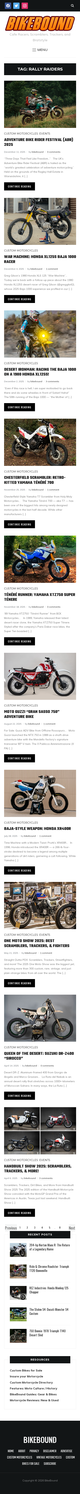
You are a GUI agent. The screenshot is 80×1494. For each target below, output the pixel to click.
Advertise (66, 1451)
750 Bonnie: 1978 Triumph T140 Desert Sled (47, 1333)
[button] (40, 49)
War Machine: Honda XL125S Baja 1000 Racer (40, 259)
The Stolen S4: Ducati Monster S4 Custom (48, 1311)
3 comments (52, 381)
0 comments (53, 151)
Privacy (34, 1451)
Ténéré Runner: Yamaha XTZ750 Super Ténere (39, 597)
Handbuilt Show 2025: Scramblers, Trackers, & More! (37, 1168)
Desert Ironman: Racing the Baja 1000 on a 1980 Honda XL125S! (40, 372)
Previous (11, 1228)
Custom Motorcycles (21, 133)
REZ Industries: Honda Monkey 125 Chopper (48, 1290)
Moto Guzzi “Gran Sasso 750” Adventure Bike (32, 714)
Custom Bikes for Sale (26, 1370)
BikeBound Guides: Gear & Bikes (33, 1394)
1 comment (52, 268)
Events (44, 133)
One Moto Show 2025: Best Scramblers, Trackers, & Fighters (36, 943)
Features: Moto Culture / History (33, 1388)
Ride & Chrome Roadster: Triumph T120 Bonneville (49, 1268)
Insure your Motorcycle (26, 1376)
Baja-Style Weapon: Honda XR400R (37, 829)
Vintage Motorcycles (49, 1457)
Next (72, 1228)
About (21, 1451)
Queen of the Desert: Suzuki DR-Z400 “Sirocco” (39, 1056)
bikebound (38, 151)
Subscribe (50, 1464)
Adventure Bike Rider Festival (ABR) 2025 (38, 142)
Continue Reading (19, 186)
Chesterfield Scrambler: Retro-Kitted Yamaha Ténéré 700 (34, 480)
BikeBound (40, 1439)
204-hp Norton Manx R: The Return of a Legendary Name (49, 1247)
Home (11, 1451)
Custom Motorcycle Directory (31, 1382)
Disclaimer (49, 1451)
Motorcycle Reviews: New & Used (34, 1400)
